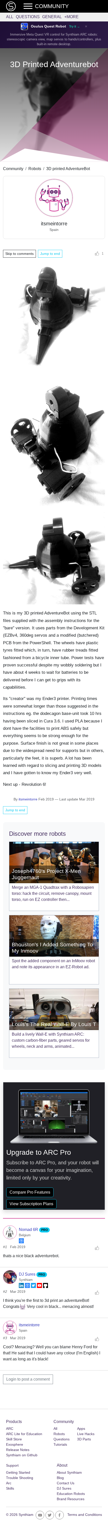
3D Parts (84, 1439)
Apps (81, 1429)
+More (71, 17)
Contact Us (65, 1483)
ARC (9, 1429)
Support (12, 1465)
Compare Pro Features (30, 1192)
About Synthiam (69, 1472)
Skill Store (14, 1439)
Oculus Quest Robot (48, 26)
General (52, 17)
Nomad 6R (29, 1229)
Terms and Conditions (84, 1515)
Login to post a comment (28, 1379)
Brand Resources (70, 1499)
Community (13, 169)
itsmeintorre (28, 799)
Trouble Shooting (19, 1478)
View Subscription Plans (31, 1204)
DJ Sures (27, 1274)
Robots (34, 169)
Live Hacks (85, 1434)
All (9, 17)
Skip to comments (19, 254)
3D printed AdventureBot (68, 169)
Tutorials (60, 1444)
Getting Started (18, 1472)
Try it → (74, 26)
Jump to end (50, 254)
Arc (8, 1483)
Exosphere (14, 1444)
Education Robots (71, 1494)
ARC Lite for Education (24, 1434)
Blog (60, 1478)
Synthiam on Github (21, 1455)
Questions (28, 17)
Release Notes (17, 1450)
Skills (10, 1488)
